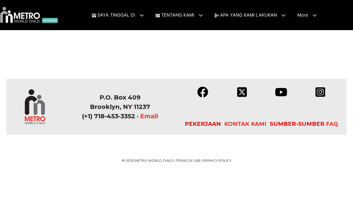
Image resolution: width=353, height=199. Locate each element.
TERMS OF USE (188, 160)
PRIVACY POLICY (217, 160)
